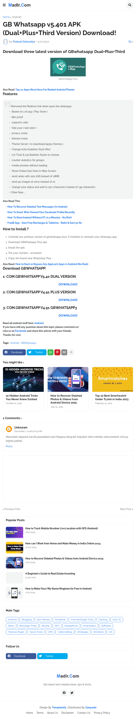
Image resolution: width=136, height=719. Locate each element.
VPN (50, 632)
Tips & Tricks (36, 632)
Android (16, 17)
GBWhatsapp (28, 343)
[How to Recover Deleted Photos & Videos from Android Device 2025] (68, 379)
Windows (98, 632)
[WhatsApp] (50, 352)
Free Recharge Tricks (82, 619)
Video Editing (65, 632)
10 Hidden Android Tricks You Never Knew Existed (22, 397)
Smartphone (71, 625)
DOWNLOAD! (68, 284)
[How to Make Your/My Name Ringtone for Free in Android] (14, 593)
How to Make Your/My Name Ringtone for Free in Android (58, 588)
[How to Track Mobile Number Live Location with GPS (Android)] (14, 532)
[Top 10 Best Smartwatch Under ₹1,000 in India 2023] (112, 379)
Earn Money (43, 619)
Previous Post (12, 509)
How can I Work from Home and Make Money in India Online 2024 (63, 543)
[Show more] (71, 352)
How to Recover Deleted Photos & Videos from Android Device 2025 (66, 399)
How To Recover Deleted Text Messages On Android (37, 206)
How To (117, 619)
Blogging (27, 619)
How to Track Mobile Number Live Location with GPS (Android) (61, 528)
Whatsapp (82, 632)
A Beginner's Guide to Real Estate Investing (50, 573)
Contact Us (83, 712)
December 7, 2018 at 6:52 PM (28, 431)
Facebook (21, 330)
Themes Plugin (16, 632)
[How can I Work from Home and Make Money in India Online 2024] (14, 547)
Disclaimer (67, 712)
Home (6, 17)
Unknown (20, 427)
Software (106, 625)
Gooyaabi (91, 707)
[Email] (64, 352)
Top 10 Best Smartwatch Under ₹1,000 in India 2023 (111, 397)
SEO (57, 625)
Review (46, 625)
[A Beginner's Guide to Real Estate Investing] (14, 577)
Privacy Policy (102, 712)
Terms (40, 712)
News (11, 625)
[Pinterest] (57, 352)
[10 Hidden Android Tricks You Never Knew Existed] (23, 379)
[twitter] (72, 693)
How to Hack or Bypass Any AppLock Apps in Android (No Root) (51, 264)
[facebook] (64, 693)
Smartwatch (89, 625)
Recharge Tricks (27, 625)
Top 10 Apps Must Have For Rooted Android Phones (45, 89)
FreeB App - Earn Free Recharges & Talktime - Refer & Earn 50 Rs (44, 222)
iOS (110, 632)
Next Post (125, 509)
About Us (52, 712)
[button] (4, 5)
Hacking (103, 619)
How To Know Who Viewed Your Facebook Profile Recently (41, 212)
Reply (9, 446)
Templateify (59, 707)
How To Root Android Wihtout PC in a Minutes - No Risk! (39, 217)
